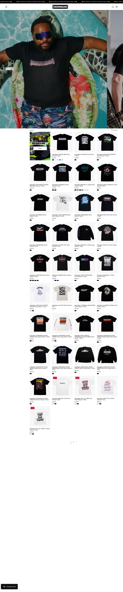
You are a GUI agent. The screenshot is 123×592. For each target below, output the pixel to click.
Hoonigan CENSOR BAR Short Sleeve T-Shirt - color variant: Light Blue (58, 159)
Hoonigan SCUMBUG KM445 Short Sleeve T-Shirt (107, 306)
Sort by (32, 130)
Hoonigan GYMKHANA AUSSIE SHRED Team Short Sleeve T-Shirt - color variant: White (33, 340)
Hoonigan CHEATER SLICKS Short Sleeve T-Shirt (39, 276)
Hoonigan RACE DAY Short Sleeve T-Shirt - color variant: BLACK (98, 220)
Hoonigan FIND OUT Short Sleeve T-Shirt (107, 245)
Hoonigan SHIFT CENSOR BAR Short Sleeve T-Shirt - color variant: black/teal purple (75, 280)
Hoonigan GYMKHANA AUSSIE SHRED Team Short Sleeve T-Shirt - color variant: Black (31, 340)
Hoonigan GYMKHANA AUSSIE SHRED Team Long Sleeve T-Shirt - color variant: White (53, 340)
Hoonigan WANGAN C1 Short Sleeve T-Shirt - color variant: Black (98, 280)
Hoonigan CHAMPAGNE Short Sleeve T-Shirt (38, 245)
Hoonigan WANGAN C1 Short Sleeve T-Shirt (105, 276)
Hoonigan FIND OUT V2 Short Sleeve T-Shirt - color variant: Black (100, 403)
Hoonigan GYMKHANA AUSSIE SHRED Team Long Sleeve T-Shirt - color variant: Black (55, 340)
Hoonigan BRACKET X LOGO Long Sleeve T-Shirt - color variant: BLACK (75, 250)
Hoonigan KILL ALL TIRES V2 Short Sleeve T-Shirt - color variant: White (31, 433)
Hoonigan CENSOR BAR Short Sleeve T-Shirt (61, 155)
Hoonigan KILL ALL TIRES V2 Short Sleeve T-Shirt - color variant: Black (33, 433)
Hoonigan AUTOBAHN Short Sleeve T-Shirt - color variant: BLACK (31, 220)
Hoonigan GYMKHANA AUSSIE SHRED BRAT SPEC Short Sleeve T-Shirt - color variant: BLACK (53, 373)
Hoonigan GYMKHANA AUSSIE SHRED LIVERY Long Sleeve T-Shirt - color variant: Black (75, 372)
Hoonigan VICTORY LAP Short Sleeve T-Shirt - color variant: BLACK (53, 250)
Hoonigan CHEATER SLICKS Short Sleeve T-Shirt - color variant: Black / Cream (35, 280)
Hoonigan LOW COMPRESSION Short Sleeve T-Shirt (61, 215)
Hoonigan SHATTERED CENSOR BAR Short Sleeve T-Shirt (39, 185)
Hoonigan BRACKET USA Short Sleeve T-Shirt (61, 399)
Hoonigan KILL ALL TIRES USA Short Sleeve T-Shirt (83, 399)
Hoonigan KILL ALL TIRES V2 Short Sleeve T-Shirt (40, 429)
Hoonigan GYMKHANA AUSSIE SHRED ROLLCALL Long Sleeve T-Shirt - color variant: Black (98, 373)
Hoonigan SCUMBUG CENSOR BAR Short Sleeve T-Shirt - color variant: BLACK (75, 310)
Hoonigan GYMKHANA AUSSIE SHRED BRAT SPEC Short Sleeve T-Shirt (62, 368)
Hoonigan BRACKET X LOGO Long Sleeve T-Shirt (84, 245)
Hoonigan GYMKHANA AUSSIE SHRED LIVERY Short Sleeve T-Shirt (39, 368)
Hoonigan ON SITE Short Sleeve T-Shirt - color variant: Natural (53, 310)
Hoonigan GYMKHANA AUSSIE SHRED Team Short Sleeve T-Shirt (40, 336)
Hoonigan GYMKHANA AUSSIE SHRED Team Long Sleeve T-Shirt (62, 336)
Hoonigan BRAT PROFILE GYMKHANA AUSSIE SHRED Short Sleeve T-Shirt (84, 337)
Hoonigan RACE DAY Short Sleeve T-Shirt (107, 215)
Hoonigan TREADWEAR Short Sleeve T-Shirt (83, 215)
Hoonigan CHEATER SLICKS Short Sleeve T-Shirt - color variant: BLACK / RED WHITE (31, 280)
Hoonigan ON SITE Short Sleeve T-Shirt (62, 306)
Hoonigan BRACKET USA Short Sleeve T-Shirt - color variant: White (53, 403)
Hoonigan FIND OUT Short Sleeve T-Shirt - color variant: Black (98, 250)
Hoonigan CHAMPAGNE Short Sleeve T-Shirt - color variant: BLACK (31, 250)
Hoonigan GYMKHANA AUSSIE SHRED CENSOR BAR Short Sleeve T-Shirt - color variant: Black (98, 342)
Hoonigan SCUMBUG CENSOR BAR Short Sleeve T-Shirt (85, 306)
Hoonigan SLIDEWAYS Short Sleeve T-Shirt (60, 185)
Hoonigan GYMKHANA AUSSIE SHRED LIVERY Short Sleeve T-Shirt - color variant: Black (31, 373)
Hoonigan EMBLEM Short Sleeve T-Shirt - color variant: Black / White (55, 280)
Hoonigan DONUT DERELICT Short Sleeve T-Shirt (107, 185)
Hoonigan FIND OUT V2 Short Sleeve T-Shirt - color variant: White (98, 403)
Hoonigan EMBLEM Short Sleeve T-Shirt (61, 276)
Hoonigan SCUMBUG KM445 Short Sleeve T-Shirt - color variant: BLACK (98, 310)
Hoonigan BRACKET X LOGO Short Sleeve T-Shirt (85, 185)
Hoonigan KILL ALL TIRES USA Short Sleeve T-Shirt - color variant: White (75, 403)
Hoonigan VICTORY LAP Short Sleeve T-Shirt (61, 245)
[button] (113, 7)
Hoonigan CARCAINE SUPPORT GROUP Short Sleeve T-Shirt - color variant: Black (33, 310)
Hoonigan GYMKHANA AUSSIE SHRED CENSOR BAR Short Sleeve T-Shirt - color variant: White (100, 342)
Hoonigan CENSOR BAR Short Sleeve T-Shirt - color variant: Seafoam (62, 159)
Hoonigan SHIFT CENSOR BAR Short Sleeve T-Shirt (83, 276)
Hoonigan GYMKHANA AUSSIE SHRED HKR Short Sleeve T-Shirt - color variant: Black (31, 403)
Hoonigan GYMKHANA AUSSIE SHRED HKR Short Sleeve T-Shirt (39, 399)
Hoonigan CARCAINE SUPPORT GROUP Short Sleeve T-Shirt (39, 306)
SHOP (40, 148)
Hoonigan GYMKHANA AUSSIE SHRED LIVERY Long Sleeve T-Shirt (85, 367)
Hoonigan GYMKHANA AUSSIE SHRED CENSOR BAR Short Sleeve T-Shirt (107, 337)
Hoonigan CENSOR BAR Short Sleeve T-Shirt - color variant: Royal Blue (60, 159)
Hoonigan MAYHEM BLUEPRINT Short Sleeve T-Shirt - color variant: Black (98, 159)
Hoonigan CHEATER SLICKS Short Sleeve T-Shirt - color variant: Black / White (38, 280)
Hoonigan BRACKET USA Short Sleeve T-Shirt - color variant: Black (55, 403)
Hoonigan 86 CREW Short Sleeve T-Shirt (84, 155)
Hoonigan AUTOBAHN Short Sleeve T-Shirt (38, 215)
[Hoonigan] (61, 7)
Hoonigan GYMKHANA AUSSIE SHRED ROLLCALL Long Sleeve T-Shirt (106, 368)
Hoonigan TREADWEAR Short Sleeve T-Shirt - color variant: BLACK (75, 220)
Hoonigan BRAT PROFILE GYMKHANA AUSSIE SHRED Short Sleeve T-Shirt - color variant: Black (75, 342)
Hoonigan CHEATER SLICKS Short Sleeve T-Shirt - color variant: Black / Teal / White (33, 280)
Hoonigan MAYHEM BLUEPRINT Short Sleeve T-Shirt (106, 155)
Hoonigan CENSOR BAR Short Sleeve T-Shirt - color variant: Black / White (53, 159)
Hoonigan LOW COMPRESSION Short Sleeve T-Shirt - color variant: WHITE (53, 220)
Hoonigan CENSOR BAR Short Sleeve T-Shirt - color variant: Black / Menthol (55, 159)
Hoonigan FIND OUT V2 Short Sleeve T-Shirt (105, 399)
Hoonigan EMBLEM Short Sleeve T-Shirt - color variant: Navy (58, 280)
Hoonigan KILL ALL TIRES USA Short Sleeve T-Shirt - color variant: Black (78, 403)
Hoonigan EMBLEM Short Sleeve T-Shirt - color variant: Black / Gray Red (53, 280)
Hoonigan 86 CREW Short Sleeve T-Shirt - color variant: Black (75, 159)
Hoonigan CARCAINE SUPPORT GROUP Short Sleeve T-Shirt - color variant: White (31, 310)
